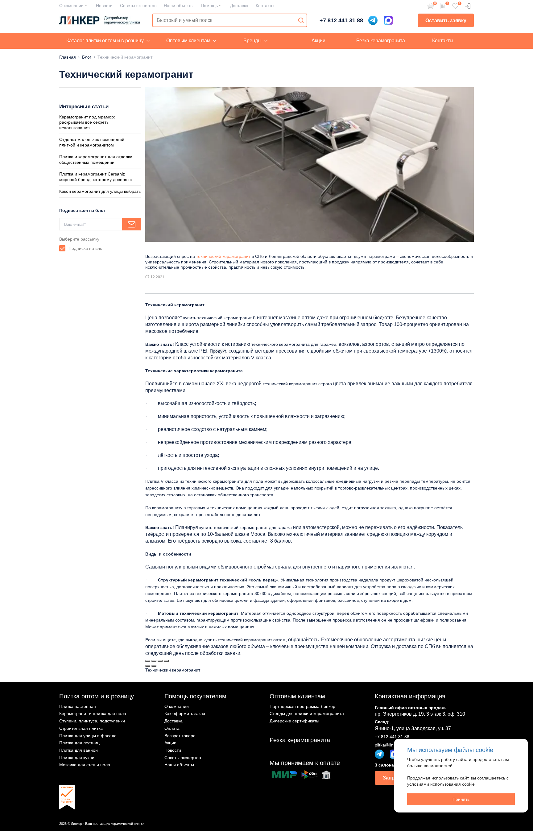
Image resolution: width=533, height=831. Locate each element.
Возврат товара (180, 735)
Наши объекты (178, 5)
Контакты (265, 5)
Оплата (172, 728)
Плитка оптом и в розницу (96, 696)
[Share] (153, 661)
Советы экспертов (138, 5)
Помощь (209, 5)
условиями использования (434, 784)
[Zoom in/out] (166, 661)
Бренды (252, 40)
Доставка (239, 5)
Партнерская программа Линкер (302, 706)
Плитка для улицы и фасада (88, 735)
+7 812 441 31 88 (341, 20)
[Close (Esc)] (147, 661)
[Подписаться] (131, 224)
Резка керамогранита (380, 40)
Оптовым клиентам (188, 40)
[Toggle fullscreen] (160, 661)
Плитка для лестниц (79, 742)
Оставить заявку (445, 20)
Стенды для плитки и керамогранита (307, 713)
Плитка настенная (77, 706)
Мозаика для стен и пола (84, 764)
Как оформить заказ (184, 713)
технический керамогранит (223, 256)
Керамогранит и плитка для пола (92, 713)
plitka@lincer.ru (390, 744)
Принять (460, 799)
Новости (104, 5)
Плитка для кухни (76, 757)
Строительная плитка (81, 728)
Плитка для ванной (78, 750)
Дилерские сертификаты (294, 720)
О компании (71, 5)
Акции (318, 40)
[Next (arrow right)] (153, 666)
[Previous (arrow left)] (147, 666)
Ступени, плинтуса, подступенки (92, 720)
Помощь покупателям (195, 696)
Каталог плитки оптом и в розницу (105, 40)
